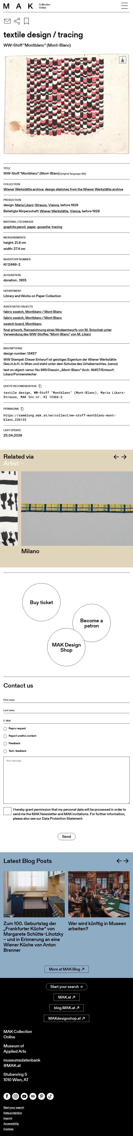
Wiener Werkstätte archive (23, 189)
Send (66, 836)
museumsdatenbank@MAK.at (21, 1062)
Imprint (7, 1118)
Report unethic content (22, 735)
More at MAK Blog (64, 969)
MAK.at (64, 997)
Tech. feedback (17, 751)
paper (31, 227)
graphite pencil (14, 227)
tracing (57, 227)
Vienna (53, 205)
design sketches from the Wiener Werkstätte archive (84, 189)
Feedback (14, 743)
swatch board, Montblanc (22, 324)
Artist (11, 463)
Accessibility (11, 1124)
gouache (43, 227)
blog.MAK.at (64, 1007)
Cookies (8, 1129)
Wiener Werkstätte (54, 211)
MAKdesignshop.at (64, 1018)
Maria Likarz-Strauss (31, 205)
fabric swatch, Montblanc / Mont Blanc (32, 312)
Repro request (17, 728)
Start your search (64, 986)
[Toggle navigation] (124, 6)
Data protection (12, 1113)
